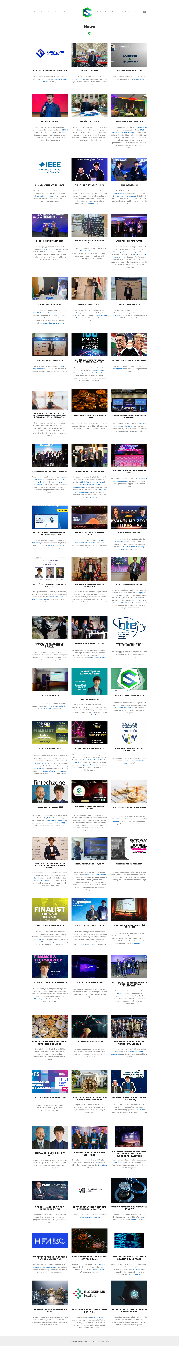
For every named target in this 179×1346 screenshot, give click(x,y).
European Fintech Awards (52, 820)
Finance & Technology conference (50, 982)
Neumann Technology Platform (94, 875)
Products (67, 12)
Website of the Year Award (129, 241)
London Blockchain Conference (86, 251)
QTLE (57, 487)
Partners (115, 12)
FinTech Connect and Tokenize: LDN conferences (129, 417)
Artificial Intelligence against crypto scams (129, 1310)
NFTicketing (93, 204)
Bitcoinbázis (118, 542)
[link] (102, 1165)
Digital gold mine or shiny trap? (50, 1154)
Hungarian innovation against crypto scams (89, 1257)
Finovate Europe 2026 (129, 304)
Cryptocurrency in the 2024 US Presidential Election (89, 1098)
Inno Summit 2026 (129, 185)
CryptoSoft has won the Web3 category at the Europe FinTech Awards (50, 866)
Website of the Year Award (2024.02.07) (89, 1153)
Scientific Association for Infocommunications (129, 644)
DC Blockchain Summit (48, 249)
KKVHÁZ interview (49, 121)
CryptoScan (101, 368)
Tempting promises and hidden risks (49, 1310)
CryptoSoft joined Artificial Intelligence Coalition (89, 1208)
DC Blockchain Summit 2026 (49, 241)
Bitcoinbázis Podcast (129, 533)
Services (58, 12)
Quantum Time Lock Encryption (52, 323)
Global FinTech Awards (130, 603)
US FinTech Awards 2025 (50, 748)
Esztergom (93, 497)
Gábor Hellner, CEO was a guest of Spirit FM (49, 1208)
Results (99, 12)
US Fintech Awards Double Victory (49, 471)
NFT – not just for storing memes (129, 807)
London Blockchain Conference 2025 (89, 533)
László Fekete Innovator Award (92, 482)
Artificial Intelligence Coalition (89, 1217)
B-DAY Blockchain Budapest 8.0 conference (129, 926)
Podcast (126, 542)
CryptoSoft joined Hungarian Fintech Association (49, 1258)
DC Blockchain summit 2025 (89, 982)
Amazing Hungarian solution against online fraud (129, 1257)
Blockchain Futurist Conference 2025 (129, 472)
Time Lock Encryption (41, 880)
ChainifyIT (120, 549)
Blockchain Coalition (98, 658)
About (49, 12)
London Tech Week (89, 71)
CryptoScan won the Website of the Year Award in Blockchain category (129, 1153)
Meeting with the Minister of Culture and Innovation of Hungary (49, 645)
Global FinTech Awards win (129, 585)
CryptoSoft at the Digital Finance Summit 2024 (129, 1042)
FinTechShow (47, 709)
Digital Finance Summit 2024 (50, 1097)
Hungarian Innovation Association (125, 196)
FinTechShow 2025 (50, 695)
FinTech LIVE (116, 603)
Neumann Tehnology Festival (89, 643)
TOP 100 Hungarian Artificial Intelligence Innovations (89, 361)
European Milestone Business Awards (89, 808)
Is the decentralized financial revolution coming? (49, 1042)
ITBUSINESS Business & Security (44, 313)
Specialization (39, 12)
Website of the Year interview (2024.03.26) (129, 1098)
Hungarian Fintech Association (44, 1267)
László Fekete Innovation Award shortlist (49, 585)
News (75, 12)
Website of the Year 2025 (57, 545)
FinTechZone (52, 818)
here (97, 715)
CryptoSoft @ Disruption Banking (129, 360)
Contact (137, 12)
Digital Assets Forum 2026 (50, 360)
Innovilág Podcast (89, 699)
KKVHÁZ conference (89, 121)
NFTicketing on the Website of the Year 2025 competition (50, 533)
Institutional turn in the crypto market (89, 417)
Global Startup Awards (122, 708)
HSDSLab (57, 191)
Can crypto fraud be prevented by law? (129, 1208)
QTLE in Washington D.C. (89, 304)
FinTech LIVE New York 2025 (129, 864)
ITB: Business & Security (49, 304)
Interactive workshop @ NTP (89, 864)
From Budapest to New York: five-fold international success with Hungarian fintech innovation (50, 415)
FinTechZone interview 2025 (49, 807)
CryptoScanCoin (98, 1269)
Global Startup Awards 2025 (129, 695)
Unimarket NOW (141, 127)
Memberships (126, 12)
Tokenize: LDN (129, 426)
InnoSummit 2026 (119, 193)
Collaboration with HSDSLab (49, 185)
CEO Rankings (139, 79)
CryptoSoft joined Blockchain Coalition (89, 1310)
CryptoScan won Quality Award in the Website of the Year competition (129, 984)
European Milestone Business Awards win (89, 585)
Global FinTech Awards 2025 (89, 748)
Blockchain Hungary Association (50, 71)
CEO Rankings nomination (129, 71)
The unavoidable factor (89, 1041)
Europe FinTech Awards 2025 (50, 925)
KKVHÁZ (65, 130)
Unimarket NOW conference (129, 121)
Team (107, 12)
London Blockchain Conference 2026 (89, 242)
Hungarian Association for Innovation (129, 749)
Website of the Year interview (89, 185)
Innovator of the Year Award (89, 471)
